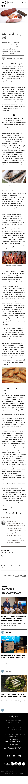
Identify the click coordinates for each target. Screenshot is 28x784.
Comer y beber (6, 30)
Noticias (11, 552)
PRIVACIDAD (15, 773)
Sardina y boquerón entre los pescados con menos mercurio (13, 695)
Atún (3, 558)
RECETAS (17, 736)
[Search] (22, 2)
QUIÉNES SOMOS (13, 739)
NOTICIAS (8, 733)
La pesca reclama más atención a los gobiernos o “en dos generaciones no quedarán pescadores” (13, 619)
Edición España (3, 6)
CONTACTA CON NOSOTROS (13, 742)
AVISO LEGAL (8, 773)
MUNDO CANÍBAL (8, 734)
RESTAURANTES (17, 733)
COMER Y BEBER (20, 734)
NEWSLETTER (13, 744)
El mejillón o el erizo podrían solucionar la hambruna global (13, 656)
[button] (25, 2)
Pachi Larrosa (11, 521)
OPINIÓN (10, 736)
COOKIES (21, 773)
